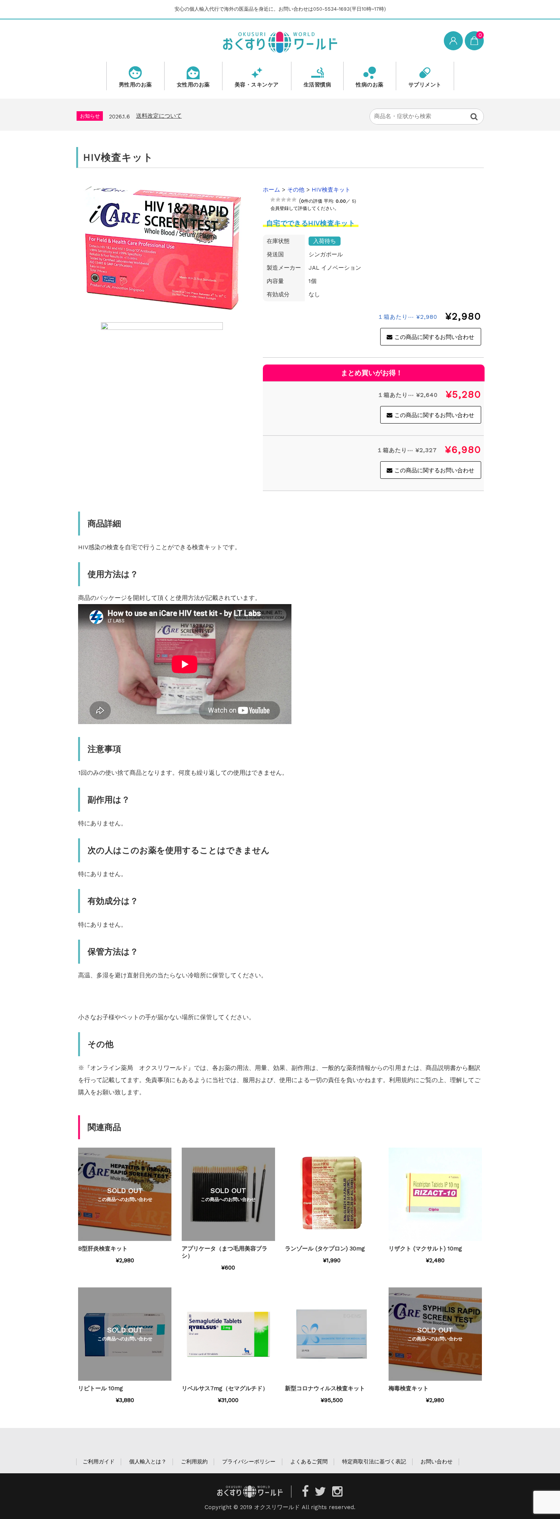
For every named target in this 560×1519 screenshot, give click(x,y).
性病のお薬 (370, 85)
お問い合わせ (437, 1461)
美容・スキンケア (257, 85)
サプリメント (425, 85)
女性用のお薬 (193, 85)
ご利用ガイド (99, 1461)
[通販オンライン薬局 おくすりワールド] (280, 41)
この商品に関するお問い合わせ (434, 337)
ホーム (271, 189)
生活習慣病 (317, 85)
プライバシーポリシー (248, 1461)
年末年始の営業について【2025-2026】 (191, 115)
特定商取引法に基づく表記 (374, 1461)
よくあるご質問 (309, 1461)
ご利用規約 (194, 1461)
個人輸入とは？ (147, 1461)
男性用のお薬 (135, 85)
